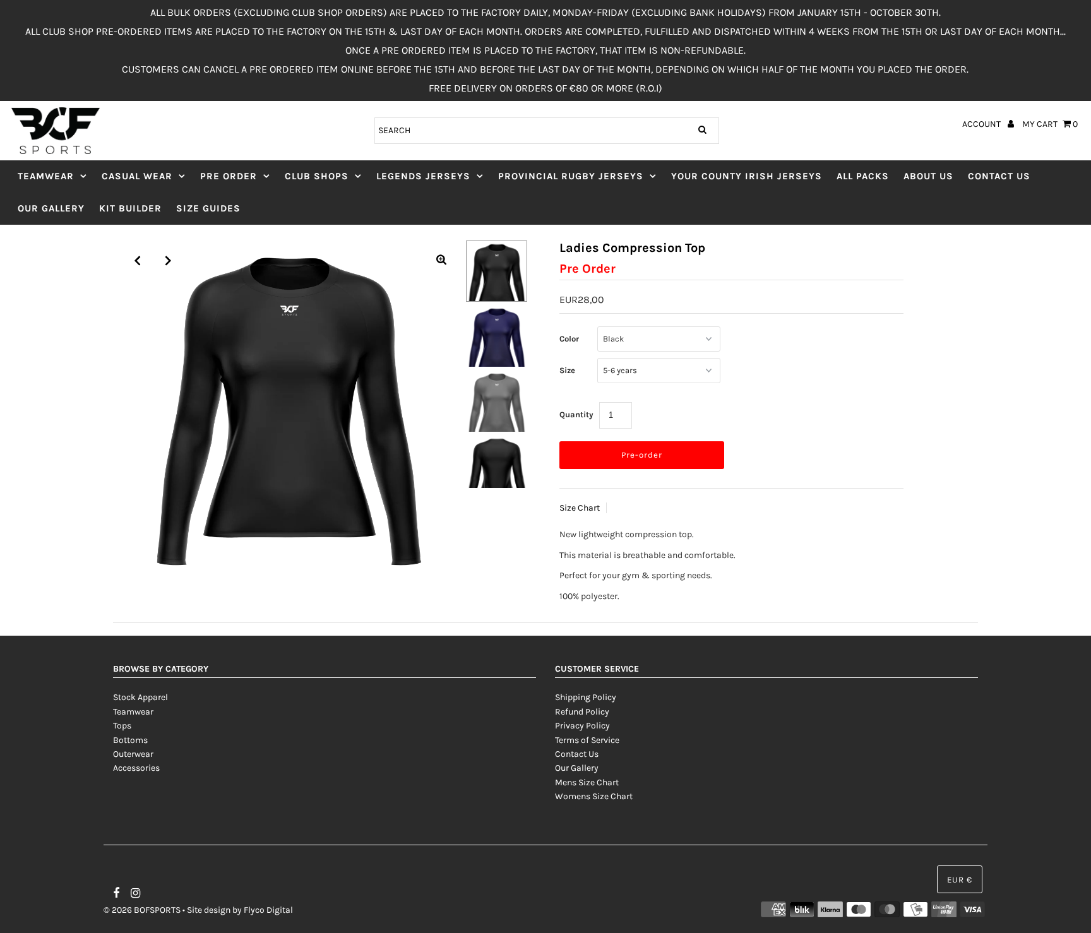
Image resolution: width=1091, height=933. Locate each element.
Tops (122, 725)
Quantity (576, 414)
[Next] (168, 261)
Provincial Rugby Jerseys (570, 176)
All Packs (863, 176)
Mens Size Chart (587, 782)
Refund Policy (582, 711)
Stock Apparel (140, 697)
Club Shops (317, 176)
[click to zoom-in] (441, 261)
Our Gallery (51, 208)
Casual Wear (137, 176)
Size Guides (208, 208)
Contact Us (999, 176)
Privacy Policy (582, 725)
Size (567, 370)
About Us (928, 176)
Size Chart (579, 507)
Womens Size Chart (594, 796)
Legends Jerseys (423, 176)
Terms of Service (587, 740)
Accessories (136, 768)
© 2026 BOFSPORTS (142, 910)
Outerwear (133, 754)
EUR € (959, 879)
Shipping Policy (585, 697)
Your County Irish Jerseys (746, 176)
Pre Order (228, 176)
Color (569, 338)
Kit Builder (130, 208)
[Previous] (138, 261)
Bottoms (130, 740)
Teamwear (46, 176)
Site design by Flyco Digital (240, 910)
